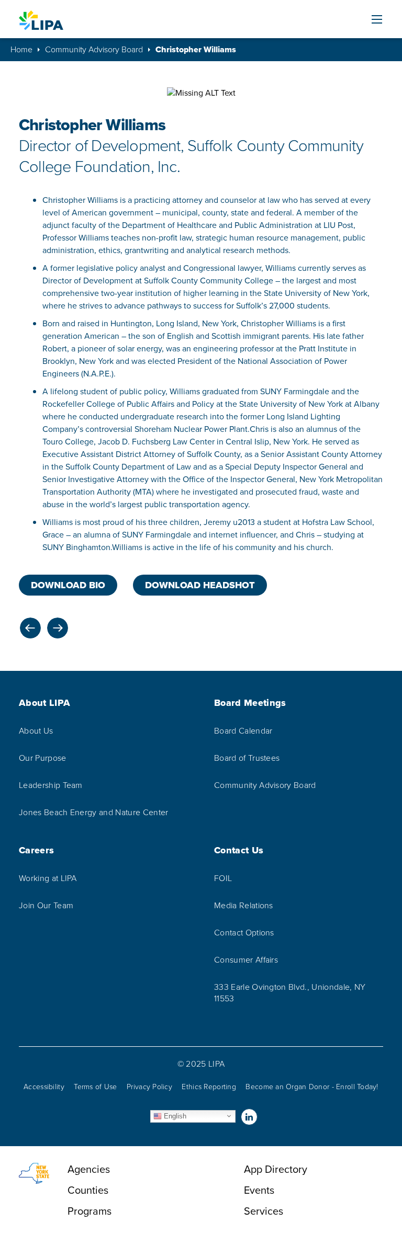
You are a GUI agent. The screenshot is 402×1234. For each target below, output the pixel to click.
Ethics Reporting (209, 1086)
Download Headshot (200, 585)
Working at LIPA (48, 878)
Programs (89, 1211)
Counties (88, 1190)
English (174, 1115)
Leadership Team (51, 785)
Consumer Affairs (246, 960)
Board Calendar (243, 731)
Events (259, 1190)
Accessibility (44, 1086)
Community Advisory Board (94, 49)
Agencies (89, 1169)
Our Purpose (42, 758)
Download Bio (68, 585)
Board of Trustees (247, 758)
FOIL (223, 878)
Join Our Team (46, 905)
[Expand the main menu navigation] (377, 19)
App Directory (275, 1169)
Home (21, 49)
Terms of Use (95, 1086)
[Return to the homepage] (41, 20)
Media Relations (243, 905)
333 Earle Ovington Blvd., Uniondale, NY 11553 (289, 992)
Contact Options (244, 933)
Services (263, 1211)
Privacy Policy (149, 1086)
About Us (36, 731)
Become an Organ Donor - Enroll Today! (311, 1086)
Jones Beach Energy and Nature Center (94, 812)
